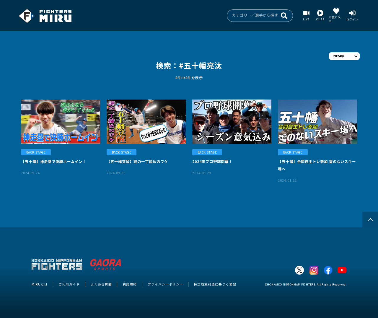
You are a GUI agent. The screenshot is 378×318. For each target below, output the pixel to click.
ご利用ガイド (69, 284)
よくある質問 (101, 284)
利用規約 (130, 284)
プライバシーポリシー (165, 284)
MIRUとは (40, 284)
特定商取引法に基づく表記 (215, 284)
